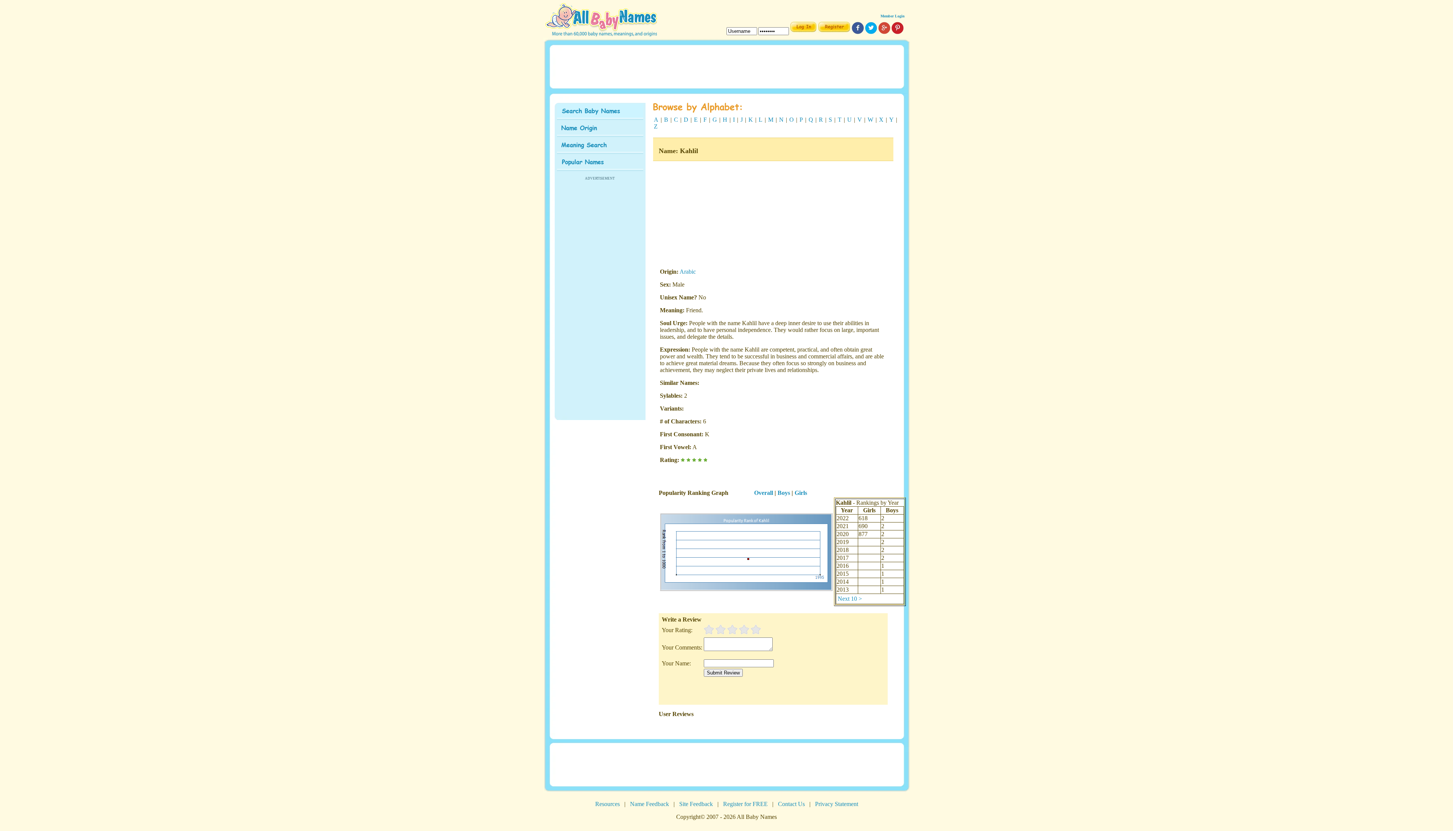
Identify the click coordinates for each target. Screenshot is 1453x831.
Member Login (893, 16)
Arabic (688, 271)
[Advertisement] (726, 66)
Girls (801, 493)
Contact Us (791, 804)
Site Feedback (696, 804)
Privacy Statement (836, 804)
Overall (763, 493)
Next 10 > (850, 598)
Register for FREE (745, 804)
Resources (607, 804)
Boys (784, 493)
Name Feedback (649, 804)
